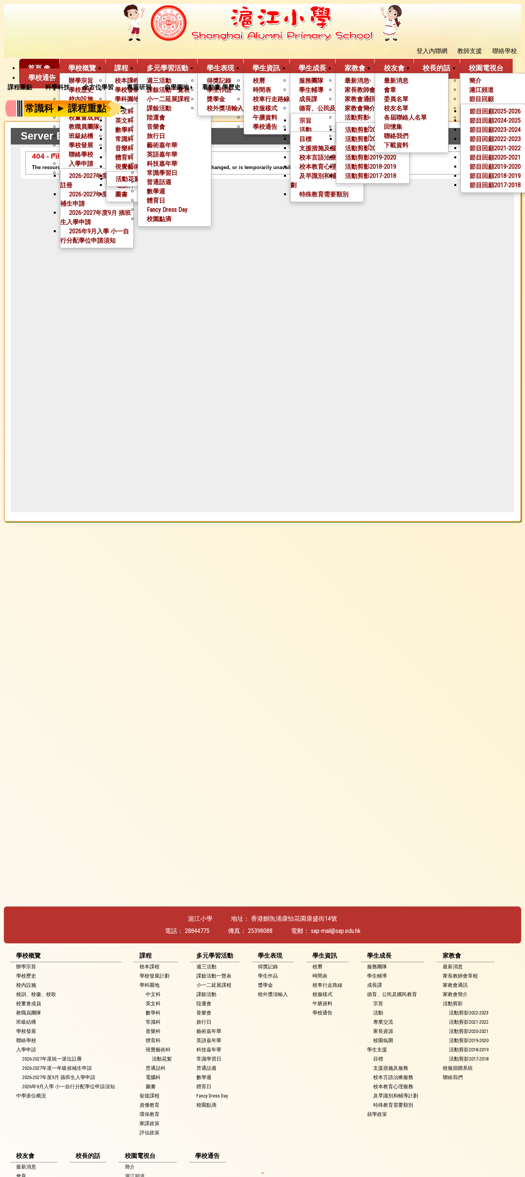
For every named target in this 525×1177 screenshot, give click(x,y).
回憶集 (393, 126)
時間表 (262, 89)
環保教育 (149, 1114)
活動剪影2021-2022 (370, 139)
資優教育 (149, 1105)
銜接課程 (149, 1096)
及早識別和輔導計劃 (320, 180)
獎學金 (265, 985)
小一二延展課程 (213, 985)
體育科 (124, 157)
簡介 (475, 80)
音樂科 (124, 148)
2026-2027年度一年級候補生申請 (96, 199)
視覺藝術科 (158, 1049)
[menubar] (127, 87)
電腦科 (153, 1077)
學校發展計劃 (154, 976)
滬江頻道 (481, 89)
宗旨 (305, 120)
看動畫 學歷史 (221, 87)
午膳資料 (322, 1003)
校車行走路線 (327, 985)
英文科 (124, 120)
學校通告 (265, 126)
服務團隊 (311, 80)
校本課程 (127, 80)
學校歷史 (26, 976)
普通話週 (159, 182)
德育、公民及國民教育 (392, 994)
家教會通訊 (455, 985)
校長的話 (436, 68)
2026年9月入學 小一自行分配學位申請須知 (94, 235)
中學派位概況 (31, 1096)
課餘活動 (206, 994)
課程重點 (20, 87)
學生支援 (377, 1049)
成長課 (374, 985)
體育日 (156, 200)
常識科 (124, 139)
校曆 (259, 80)
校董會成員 (28, 1003)
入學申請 (81, 163)
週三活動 (159, 80)
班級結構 (81, 135)
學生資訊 (266, 68)
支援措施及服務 (320, 148)
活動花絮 (128, 179)
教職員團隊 (84, 126)
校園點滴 (159, 218)
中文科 (153, 994)
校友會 (394, 68)
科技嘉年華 (162, 163)
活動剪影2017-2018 (370, 175)
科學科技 (57, 87)
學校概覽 (82, 68)
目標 (305, 139)
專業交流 (383, 1022)
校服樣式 (322, 994)
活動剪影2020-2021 (370, 148)
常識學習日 (162, 172)
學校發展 (81, 145)
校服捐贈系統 (458, 1068)
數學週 (156, 191)
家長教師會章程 (366, 89)
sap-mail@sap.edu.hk (336, 931)
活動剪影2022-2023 (370, 129)
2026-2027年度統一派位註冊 (96, 180)
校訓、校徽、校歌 (36, 994)
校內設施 (26, 985)
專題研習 (139, 87)
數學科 (124, 129)
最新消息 (357, 80)
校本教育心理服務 (324, 166)
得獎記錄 (219, 80)
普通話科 (156, 1068)
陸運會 (203, 1003)
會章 (390, 89)
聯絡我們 (396, 135)
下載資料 (396, 145)
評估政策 (149, 1132)
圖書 (121, 194)
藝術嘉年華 (162, 145)
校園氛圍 (383, 1040)
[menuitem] (23, 87)
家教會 (355, 68)
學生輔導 (311, 89)
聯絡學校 (81, 154)
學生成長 (312, 68)
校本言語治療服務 (324, 157)
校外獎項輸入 (273, 994)
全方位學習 (98, 87)
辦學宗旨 (81, 80)
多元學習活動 (167, 68)
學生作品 (268, 976)
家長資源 (383, 1031)
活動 (305, 129)
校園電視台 (486, 68)
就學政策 (377, 1114)
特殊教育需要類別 (324, 194)
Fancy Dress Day (167, 209)
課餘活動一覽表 (213, 976)
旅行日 (156, 135)
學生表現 (220, 68)
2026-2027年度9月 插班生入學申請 (95, 217)
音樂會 (156, 126)
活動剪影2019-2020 (370, 157)
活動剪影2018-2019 (370, 166)
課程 (121, 68)
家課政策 (149, 1123)
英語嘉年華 (162, 154)
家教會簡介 (455, 994)
